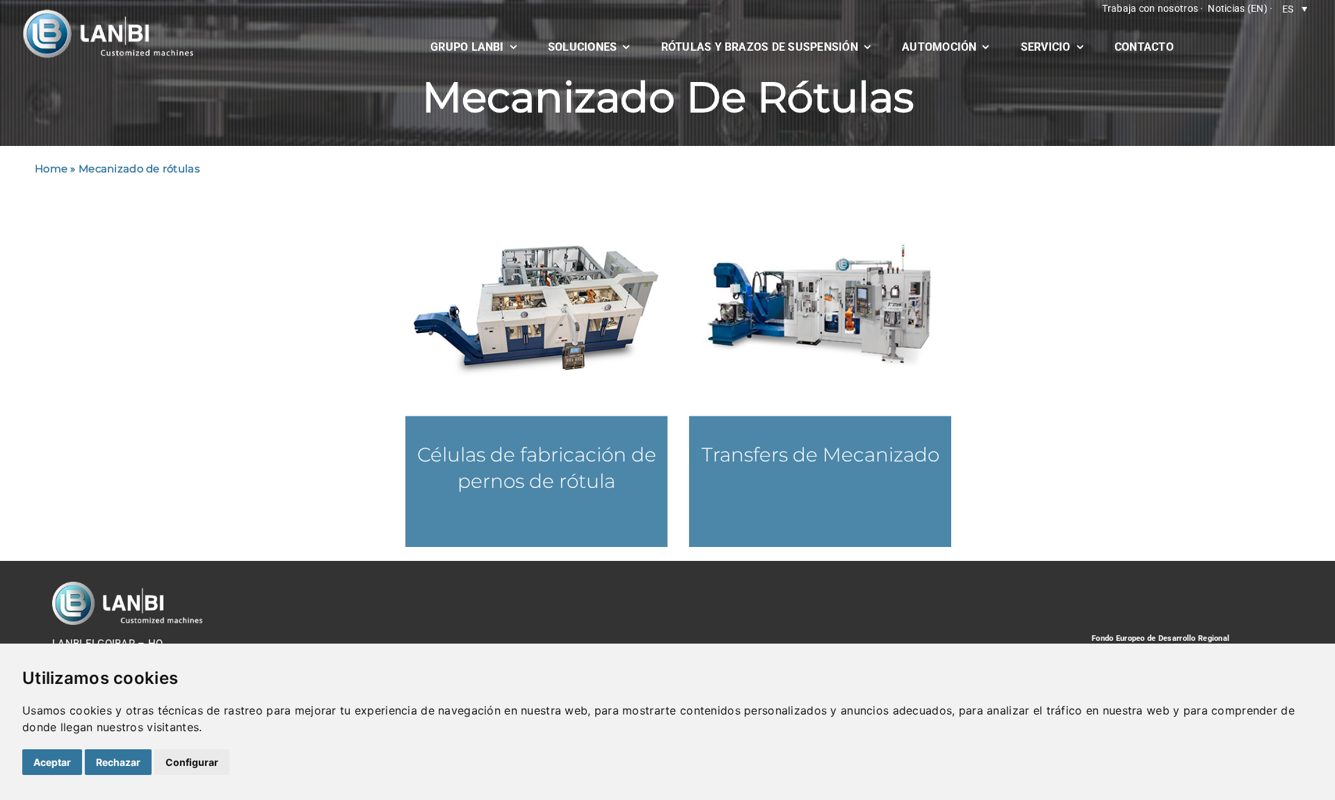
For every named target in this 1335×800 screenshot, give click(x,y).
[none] (1294, 8)
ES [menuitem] (1288, 9)
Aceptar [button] (52, 762)
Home (51, 168)
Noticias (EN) (1238, 8)
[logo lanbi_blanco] (108, 14)
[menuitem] (1294, 8)
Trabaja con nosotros (1150, 8)
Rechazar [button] (118, 762)
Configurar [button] (191, 762)
